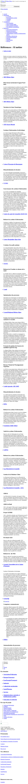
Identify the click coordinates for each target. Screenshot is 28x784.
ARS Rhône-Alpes (8, 77)
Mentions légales (4, 746)
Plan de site (3, 748)
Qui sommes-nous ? (5, 736)
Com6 (5, 289)
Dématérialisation (7, 708)
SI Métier (5, 706)
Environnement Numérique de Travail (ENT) (13, 714)
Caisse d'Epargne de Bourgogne (12, 164)
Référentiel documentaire (9, 713)
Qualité (5, 718)
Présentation (6, 15)
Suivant (5, 667)
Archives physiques (7, 717)
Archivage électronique (8, 705)
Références (5, 28)
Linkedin (3, 782)
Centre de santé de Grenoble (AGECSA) (15, 214)
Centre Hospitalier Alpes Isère (12, 239)
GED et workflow (7, 709)
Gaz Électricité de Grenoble (11, 469)
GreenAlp (6, 598)
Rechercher (3, 5)
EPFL (5, 404)
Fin (4, 668)
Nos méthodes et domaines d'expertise (9, 741)
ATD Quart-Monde (9, 124)
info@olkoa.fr (4, 731)
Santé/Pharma (9, 40)
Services (8, 41)
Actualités (8, 19)
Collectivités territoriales (11, 32)
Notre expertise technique (12, 25)
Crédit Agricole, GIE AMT (11, 386)
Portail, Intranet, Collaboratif (9, 710)
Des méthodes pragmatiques (12, 27)
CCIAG (5, 183)
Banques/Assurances (11, 31)
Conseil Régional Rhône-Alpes (12, 312)
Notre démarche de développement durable (10, 739)
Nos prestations (9, 23)
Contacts (8, 20)
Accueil (5, 14)
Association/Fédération (10, 674)
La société (8, 16)
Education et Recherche (11, 36)
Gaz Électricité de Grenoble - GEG (13, 488)
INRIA (5, 639)
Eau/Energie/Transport (11, 37)
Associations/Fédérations (12, 29)
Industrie (8, 38)
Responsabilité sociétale (11, 18)
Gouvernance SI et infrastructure (10, 711)
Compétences (6, 21)
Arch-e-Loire (7, 51)
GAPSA (5, 450)
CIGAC (5, 263)
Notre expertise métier (11, 24)
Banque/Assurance (8, 677)
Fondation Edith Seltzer (10, 425)
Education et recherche (10, 699)
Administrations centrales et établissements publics (11, 695)
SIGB (4, 715)
